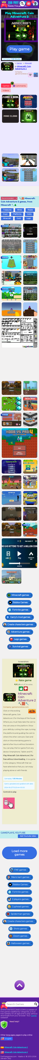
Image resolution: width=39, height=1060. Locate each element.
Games (6, 86)
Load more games (19, 852)
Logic (29, 218)
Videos (6, 90)
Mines (19, 210)
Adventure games (20, 632)
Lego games (20, 639)
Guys (5, 214)
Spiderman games (20, 914)
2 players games (20, 899)
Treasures (7, 210)
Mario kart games (20, 877)
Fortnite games (20, 609)
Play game (20, 49)
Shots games (20, 928)
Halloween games (20, 943)
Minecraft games (20, 595)
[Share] (36, 75)
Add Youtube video (28, 836)
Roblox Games (20, 602)
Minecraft (7, 218)
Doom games (20, 936)
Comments (20, 86)
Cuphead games (20, 906)
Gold (19, 218)
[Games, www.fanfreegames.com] (15, 4)
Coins (29, 214)
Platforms (17, 214)
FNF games (20, 870)
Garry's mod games (20, 617)
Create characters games (20, 624)
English (8, 1039)
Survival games (20, 646)
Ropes (30, 210)
